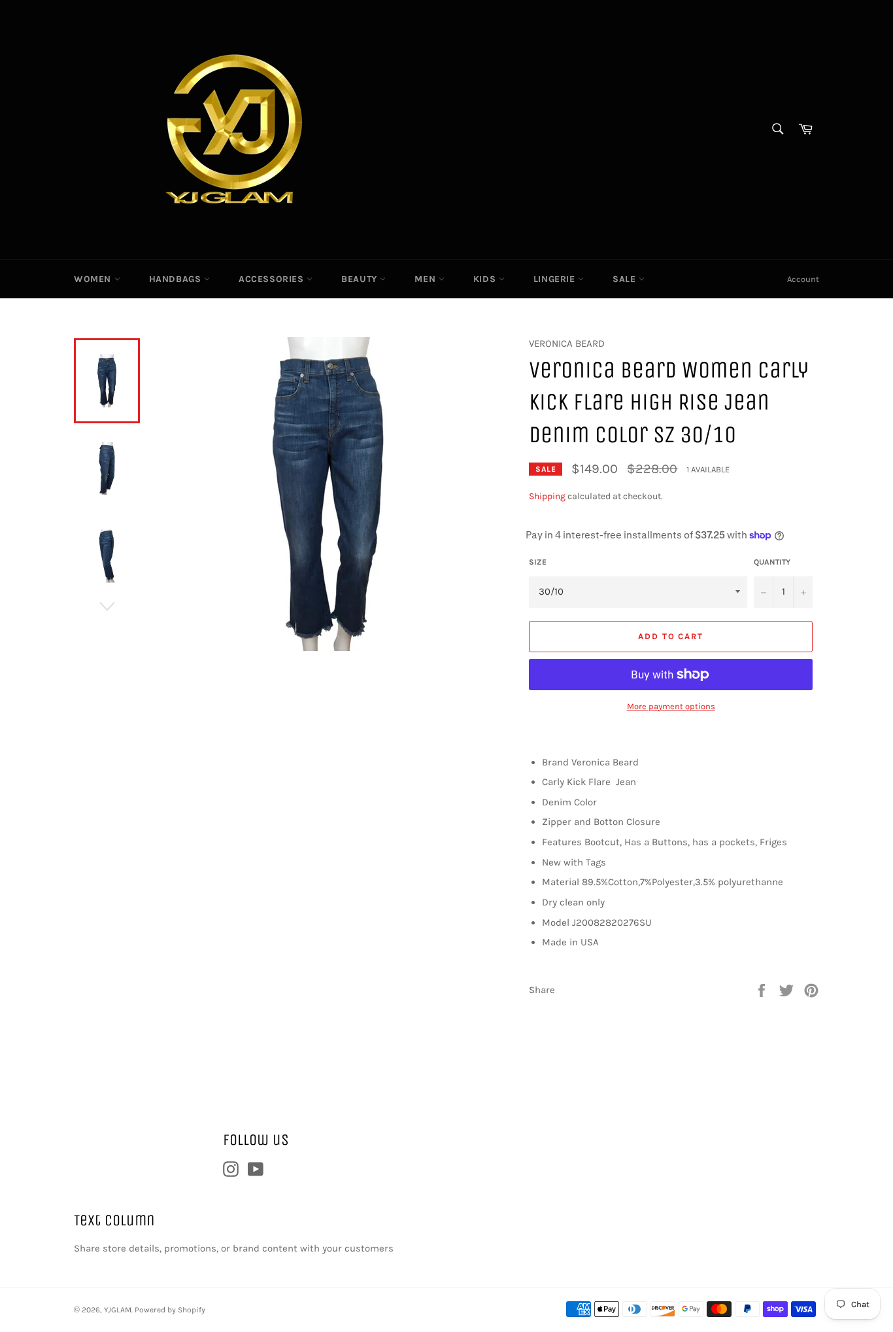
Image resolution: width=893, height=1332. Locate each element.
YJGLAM (117, 1309)
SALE (626, 279)
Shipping (547, 496)
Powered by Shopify (170, 1309)
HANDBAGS (176, 279)
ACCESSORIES (273, 279)
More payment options (671, 706)
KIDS (486, 279)
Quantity (772, 562)
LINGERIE (555, 279)
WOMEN (94, 279)
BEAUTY (360, 279)
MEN (426, 279)
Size (538, 562)
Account (803, 279)
